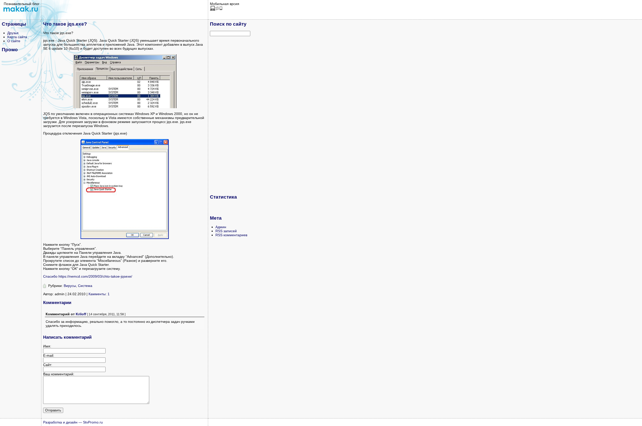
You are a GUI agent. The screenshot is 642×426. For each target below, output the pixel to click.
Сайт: (47, 365)
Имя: (47, 346)
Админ (220, 227)
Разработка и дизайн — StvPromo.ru (73, 422)
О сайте (13, 41)
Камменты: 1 (99, 294)
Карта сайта (17, 37)
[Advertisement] (230, 115)
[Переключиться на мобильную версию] (216, 10)
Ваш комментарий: (58, 374)
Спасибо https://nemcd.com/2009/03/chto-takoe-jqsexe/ (87, 276)
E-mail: (48, 355)
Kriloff (81, 314)
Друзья (13, 33)
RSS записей (226, 231)
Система (85, 286)
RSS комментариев (231, 235)
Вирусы (70, 286)
